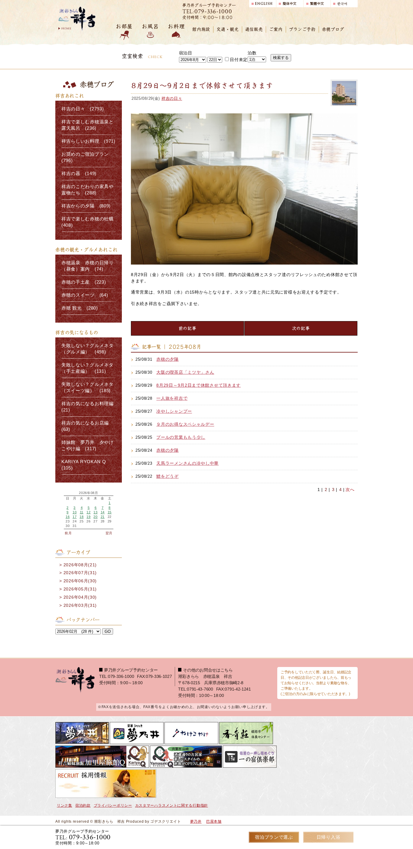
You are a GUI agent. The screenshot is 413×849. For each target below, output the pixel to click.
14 (103, 512)
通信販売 (254, 29)
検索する (281, 57)
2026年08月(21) (80, 564)
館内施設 (201, 29)
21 (103, 517)
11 (81, 512)
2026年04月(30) (80, 597)
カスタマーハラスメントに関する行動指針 (171, 805)
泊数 (252, 52)
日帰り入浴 (328, 837)
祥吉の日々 (171, 98)
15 (110, 512)
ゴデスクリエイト (165, 821)
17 (74, 517)
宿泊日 (185, 52)
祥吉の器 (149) (78, 173)
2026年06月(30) (80, 580)
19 (88, 517)
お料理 (176, 26)
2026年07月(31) (80, 572)
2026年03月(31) (80, 605)
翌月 (109, 533)
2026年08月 (88, 493)
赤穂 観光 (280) (79, 308)
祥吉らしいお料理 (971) (88, 141)
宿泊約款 (83, 805)
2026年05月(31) (80, 589)
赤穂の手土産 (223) (83, 282)
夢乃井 (196, 821)
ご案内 (275, 29)
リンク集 (64, 805)
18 (81, 517)
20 (95, 517)
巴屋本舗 (214, 821)
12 (88, 512)
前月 (68, 533)
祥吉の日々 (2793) (82, 108)
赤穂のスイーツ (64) (84, 295)
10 (74, 512)
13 (95, 512)
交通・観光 (227, 29)
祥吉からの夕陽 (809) (86, 205)
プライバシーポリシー (113, 805)
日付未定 (239, 59)
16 (68, 517)
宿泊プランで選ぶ (274, 837)
